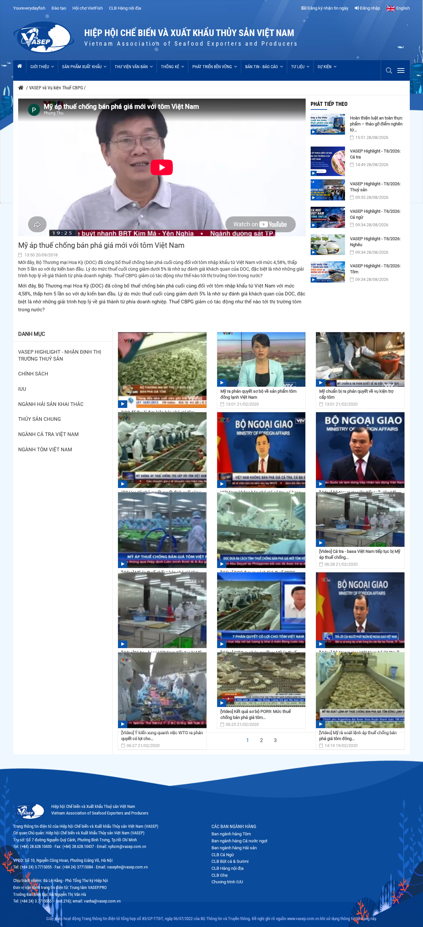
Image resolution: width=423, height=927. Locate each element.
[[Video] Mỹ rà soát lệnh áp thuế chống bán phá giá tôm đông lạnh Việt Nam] (360, 690)
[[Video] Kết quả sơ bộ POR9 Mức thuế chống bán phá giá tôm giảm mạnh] (261, 679)
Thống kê (170, 66)
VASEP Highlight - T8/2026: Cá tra (375, 154)
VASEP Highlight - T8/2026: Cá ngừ (375, 214)
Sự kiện (324, 66)
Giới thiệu (39, 66)
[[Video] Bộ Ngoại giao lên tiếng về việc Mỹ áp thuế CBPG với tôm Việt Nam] (360, 450)
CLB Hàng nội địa (125, 8)
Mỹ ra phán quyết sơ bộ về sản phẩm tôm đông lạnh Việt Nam (258, 394)
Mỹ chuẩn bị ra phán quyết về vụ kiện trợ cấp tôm (356, 394)
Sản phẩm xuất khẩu (81, 66)
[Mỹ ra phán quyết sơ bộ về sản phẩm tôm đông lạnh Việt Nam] (261, 359)
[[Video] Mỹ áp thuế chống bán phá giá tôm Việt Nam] (162, 530)
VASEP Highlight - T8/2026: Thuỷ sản (375, 186)
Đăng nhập (369, 8)
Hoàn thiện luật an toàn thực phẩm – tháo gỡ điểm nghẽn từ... (376, 123)
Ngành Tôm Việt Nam (45, 450)
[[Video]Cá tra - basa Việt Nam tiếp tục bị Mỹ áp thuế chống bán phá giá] (162, 610)
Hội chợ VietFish (87, 8)
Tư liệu (297, 66)
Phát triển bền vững (212, 66)
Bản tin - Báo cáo (261, 66)
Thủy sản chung (39, 419)
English (402, 8)
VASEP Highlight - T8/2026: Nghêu (375, 241)
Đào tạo (59, 8)
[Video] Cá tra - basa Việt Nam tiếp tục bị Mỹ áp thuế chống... (359, 554)
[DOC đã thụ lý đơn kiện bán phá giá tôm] (162, 370)
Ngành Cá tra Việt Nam (48, 434)
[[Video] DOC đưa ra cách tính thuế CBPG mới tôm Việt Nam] (261, 530)
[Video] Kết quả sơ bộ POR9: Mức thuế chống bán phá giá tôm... (255, 714)
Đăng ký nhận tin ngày (327, 8)
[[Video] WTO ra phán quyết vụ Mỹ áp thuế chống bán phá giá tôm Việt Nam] (261, 610)
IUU (22, 389)
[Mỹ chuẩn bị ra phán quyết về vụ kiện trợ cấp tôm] (360, 359)
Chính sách (33, 374)
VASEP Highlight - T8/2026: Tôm (375, 268)
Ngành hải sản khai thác (51, 404)
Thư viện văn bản (131, 66)
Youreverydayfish (29, 8)
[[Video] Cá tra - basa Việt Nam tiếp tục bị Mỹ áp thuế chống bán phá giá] (360, 519)
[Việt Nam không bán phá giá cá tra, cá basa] (261, 450)
